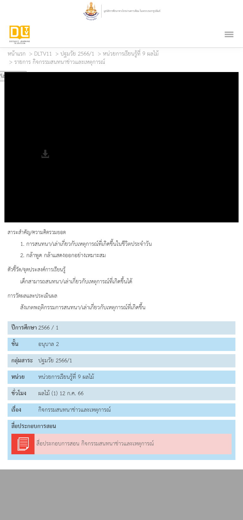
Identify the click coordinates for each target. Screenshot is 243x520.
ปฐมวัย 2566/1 (77, 53)
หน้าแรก (17, 53)
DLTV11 (43, 53)
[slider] (57, 73)
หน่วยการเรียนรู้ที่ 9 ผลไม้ (131, 53)
